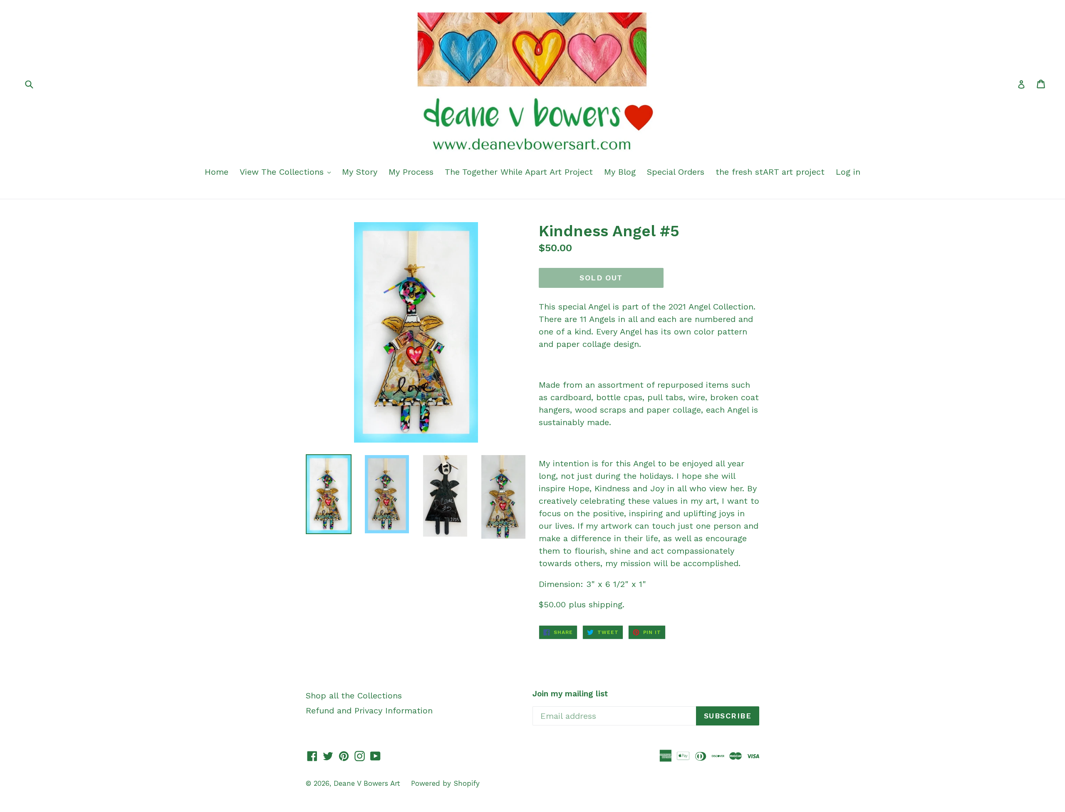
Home (216, 172)
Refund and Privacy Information (369, 710)
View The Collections (283, 172)
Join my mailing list (570, 693)
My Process (411, 172)
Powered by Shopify (445, 783)
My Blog (620, 172)
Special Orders (675, 172)
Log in (848, 172)
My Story (359, 172)
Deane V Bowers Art (368, 783)
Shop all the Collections (354, 696)
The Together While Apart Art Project (519, 172)
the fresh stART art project (770, 172)
